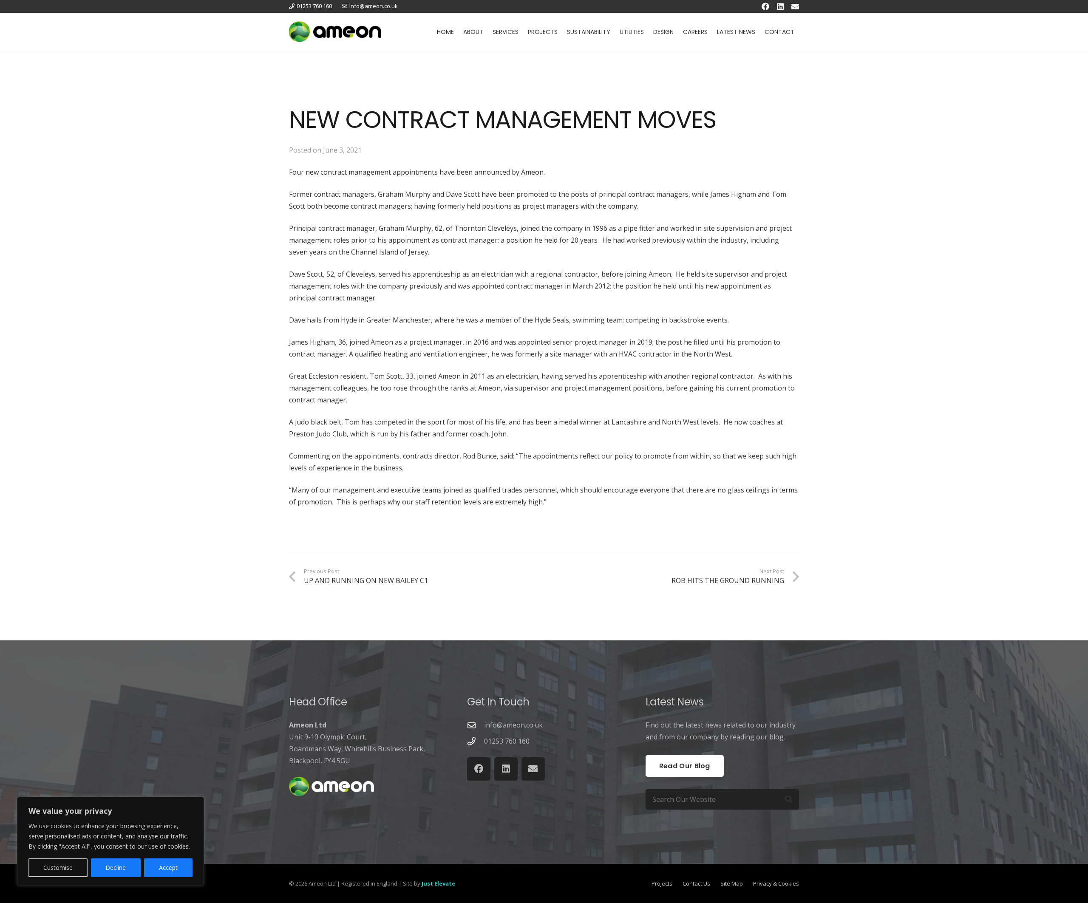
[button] (486, 32)
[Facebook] (765, 6)
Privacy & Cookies (776, 883)
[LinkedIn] (780, 6)
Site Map (731, 883)
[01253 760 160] (475, 741)
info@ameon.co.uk (513, 725)
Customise (58, 867)
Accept (168, 867)
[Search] (789, 799)
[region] (110, 841)
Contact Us (696, 883)
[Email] (795, 6)
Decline (115, 867)
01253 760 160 (507, 741)
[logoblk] (335, 31)
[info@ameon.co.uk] (475, 725)
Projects (662, 883)
